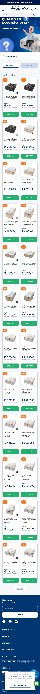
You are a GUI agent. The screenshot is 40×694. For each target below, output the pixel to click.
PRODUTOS (6, 636)
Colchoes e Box (11, 56)
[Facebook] (4, 622)
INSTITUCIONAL (7, 630)
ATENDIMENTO (7, 643)
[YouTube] (16, 622)
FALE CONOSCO (8, 650)
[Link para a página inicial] (4, 56)
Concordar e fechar (20, 685)
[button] (17, 93)
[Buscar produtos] (35, 15)
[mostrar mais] (20, 588)
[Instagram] (10, 622)
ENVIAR (20, 615)
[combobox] (20, 15)
